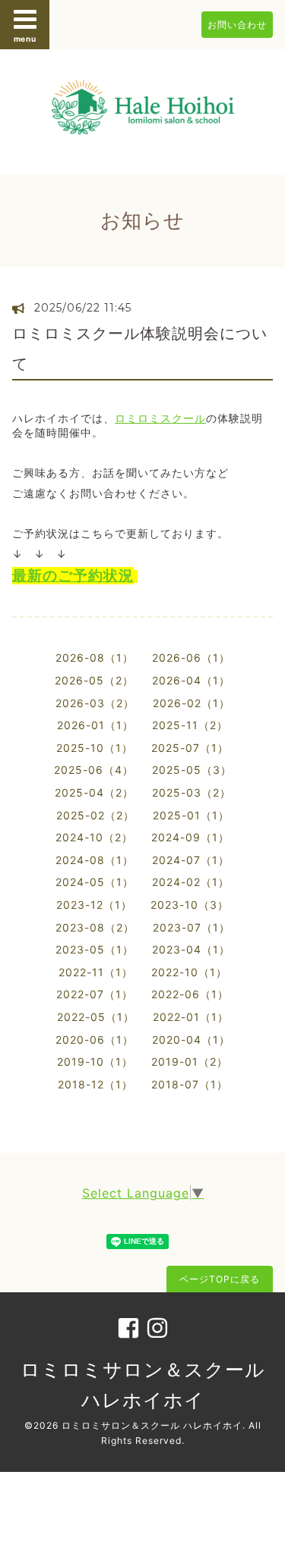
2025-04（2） (94, 792)
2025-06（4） (94, 769)
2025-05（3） (192, 769)
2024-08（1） (94, 859)
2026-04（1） (191, 680)
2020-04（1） (191, 1039)
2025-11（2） (190, 725)
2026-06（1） (191, 657)
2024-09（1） (190, 837)
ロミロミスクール (160, 418)
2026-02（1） (191, 703)
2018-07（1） (189, 1084)
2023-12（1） (94, 904)
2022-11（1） (96, 972)
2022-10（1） (189, 972)
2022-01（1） (191, 1016)
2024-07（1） (191, 859)
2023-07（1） (191, 927)
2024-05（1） (94, 881)
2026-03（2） (95, 703)
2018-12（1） (95, 1084)
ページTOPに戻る (219, 1279)
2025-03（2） (191, 792)
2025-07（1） (190, 747)
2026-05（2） (94, 680)
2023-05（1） (94, 949)
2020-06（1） (94, 1039)
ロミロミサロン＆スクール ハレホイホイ (152, 1425)
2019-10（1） (95, 1061)
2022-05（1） (96, 1016)
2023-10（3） (189, 904)
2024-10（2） (94, 837)
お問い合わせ (237, 24)
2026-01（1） (95, 725)
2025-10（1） (94, 747)
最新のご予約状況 (73, 575)
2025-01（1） (191, 815)
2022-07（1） (94, 994)
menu (25, 38)
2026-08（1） (94, 657)
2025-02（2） (95, 815)
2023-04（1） (191, 949)
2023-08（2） (95, 927)
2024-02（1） (191, 881)
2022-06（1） (190, 994)
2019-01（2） (189, 1061)
